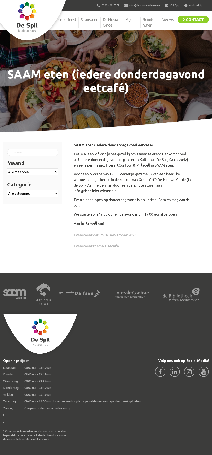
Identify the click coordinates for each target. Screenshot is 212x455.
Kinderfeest (66, 19)
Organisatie (43, 19)
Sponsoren (89, 19)
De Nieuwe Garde (112, 22)
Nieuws (167, 19)
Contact (195, 19)
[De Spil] (40, 334)
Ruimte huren (148, 22)
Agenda (132, 19)
